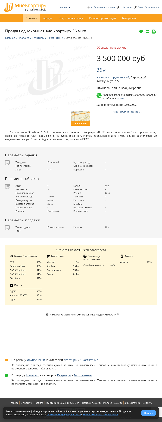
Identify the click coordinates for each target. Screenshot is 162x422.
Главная (14, 402)
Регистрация (152, 7)
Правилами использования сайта (100, 414)
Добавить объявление (103, 7)
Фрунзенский (120, 77)
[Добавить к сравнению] (147, 31)
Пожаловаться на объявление (126, 111)
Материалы (129, 18)
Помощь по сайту (91, 402)
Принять (148, 413)
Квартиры (70, 360)
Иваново (63, 7)
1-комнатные (89, 360)
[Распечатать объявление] (154, 31)
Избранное (127, 7)
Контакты (147, 402)
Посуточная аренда (71, 18)
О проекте (26, 402)
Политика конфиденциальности (62, 402)
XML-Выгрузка (132, 402)
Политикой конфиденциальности (64, 414)
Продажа (31, 18)
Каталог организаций (102, 18)
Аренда (47, 18)
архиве (120, 98)
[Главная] (25, 6)
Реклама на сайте (112, 402)
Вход (140, 7)
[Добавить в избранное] (141, 31)
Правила (38, 402)
